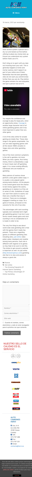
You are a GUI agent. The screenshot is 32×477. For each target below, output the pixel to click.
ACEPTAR (17, 475)
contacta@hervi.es (17, 446)
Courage (22, 123)
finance (7, 263)
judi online (17, 237)
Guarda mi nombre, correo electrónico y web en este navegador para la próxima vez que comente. (16, 325)
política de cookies (8, 469)
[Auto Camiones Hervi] (16, 5)
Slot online (8, 265)
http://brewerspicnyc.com (12, 253)
